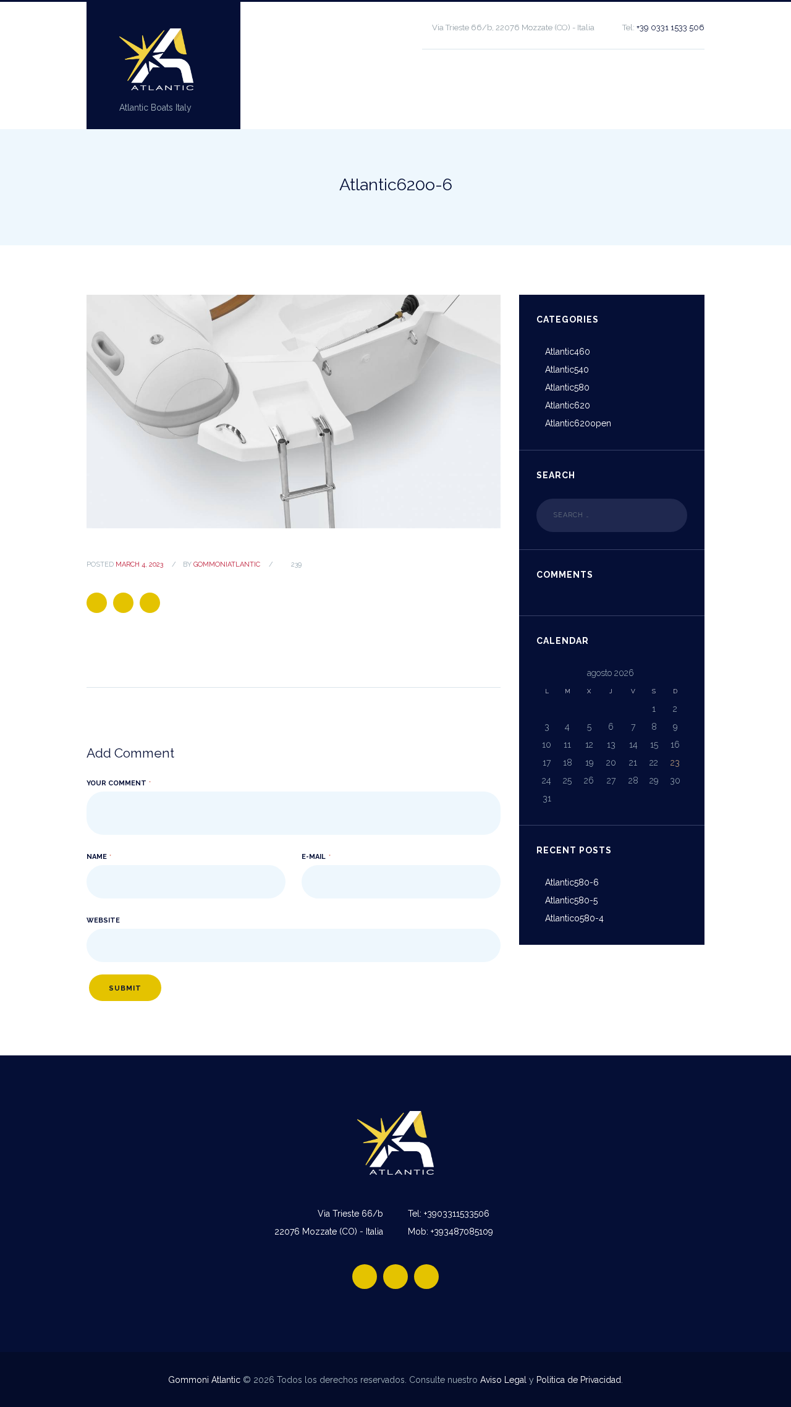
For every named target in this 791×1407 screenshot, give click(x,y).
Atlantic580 (567, 387)
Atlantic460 (567, 352)
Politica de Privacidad (578, 1380)
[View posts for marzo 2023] (546, 673)
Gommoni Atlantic (204, 1380)
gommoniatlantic (226, 564)
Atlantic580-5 (571, 900)
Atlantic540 (567, 369)
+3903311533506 (456, 1214)
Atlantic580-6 (572, 882)
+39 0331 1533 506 (670, 27)
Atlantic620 (567, 405)
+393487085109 (462, 1231)
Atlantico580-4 (574, 918)
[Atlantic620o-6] (294, 411)
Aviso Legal (503, 1380)
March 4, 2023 (139, 564)
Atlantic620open (578, 423)
